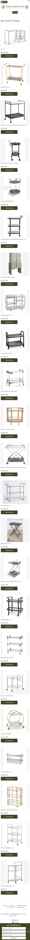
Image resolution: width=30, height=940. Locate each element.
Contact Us (12, 905)
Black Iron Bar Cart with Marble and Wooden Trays (14, 125)
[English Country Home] (15, 7)
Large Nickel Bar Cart (6, 315)
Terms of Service (10, 907)
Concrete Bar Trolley (6, 353)
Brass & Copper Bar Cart (7, 695)
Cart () (15, 12)
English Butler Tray (6, 543)
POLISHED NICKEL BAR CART (9, 391)
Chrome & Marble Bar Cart (7, 201)
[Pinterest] (17, 923)
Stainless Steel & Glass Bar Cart (9, 809)
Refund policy (20, 907)
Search (5, 905)
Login (28, 0)
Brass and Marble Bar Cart (7, 886)
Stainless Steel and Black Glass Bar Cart (11, 581)
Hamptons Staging (21, 905)
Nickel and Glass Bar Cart (7, 657)
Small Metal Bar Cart (6, 619)
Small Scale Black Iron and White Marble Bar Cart (13, 239)
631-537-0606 (13, 916)
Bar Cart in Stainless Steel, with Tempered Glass (13, 467)
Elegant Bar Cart (5, 87)
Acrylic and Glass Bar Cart (7, 848)
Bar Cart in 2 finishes (6, 733)
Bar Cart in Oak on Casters (8, 429)
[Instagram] (15, 923)
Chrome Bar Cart (5, 505)
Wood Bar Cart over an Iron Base (9, 163)
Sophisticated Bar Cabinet (7, 277)
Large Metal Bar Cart (6, 771)
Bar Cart (3, 49)
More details (9, 56)
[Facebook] (13, 923)
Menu (5, 2)
